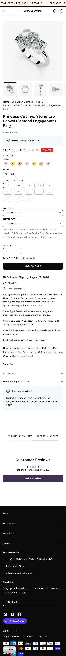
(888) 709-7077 (15, 566)
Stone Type (9, 364)
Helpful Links (9, 533)
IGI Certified (9, 373)
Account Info (9, 524)
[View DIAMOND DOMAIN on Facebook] (19, 614)
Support (7, 543)
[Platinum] (48, 164)
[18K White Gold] (27, 164)
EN (16, 631)
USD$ (5, 631)
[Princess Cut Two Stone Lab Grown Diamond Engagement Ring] (10, 89)
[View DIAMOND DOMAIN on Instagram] (5, 614)
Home (6, 101)
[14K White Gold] (6, 164)
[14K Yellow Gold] (13, 164)
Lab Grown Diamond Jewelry (26, 101)
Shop (5, 514)
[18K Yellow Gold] (34, 164)
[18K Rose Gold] (41, 164)
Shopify (43, 636)
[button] (54, 11)
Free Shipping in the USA (16, 381)
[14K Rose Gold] (20, 164)
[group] (33, 3)
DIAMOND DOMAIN (33, 11)
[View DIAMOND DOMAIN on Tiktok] (12, 614)
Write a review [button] (33, 478)
